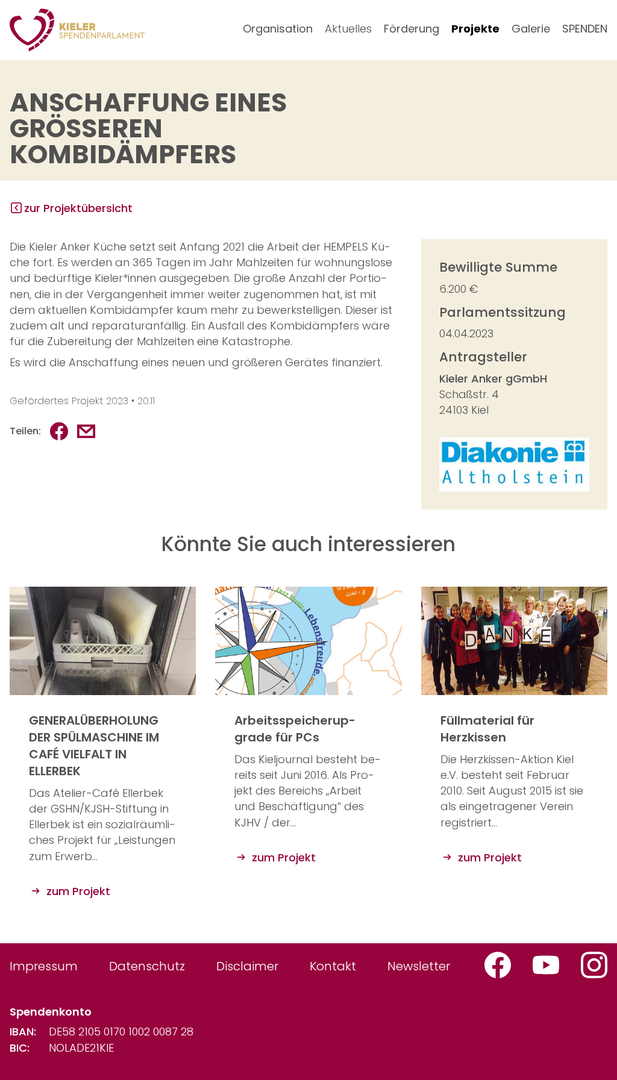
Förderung (411, 28)
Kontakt (333, 966)
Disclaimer (247, 966)
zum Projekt (76, 891)
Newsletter (418, 966)
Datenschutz (147, 966)
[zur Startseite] (77, 30)
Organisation (278, 28)
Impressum (44, 966)
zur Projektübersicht (78, 208)
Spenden (584, 28)
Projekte (475, 28)
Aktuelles (348, 28)
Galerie (531, 28)
